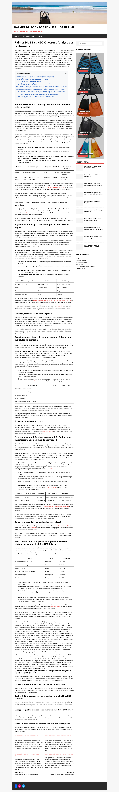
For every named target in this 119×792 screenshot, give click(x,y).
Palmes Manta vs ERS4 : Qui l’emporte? (92, 175)
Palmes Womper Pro (86, 154)
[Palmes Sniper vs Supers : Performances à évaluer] (79, 248)
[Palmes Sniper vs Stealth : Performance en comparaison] (79, 231)
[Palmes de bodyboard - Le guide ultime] (59, 23)
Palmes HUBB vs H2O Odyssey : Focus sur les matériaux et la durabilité (35, 76)
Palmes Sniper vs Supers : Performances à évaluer (92, 245)
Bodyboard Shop (28, 36)
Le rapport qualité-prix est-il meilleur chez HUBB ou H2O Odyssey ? (37, 96)
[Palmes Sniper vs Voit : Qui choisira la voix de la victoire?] (79, 196)
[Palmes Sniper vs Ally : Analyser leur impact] (79, 213)
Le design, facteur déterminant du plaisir (30, 81)
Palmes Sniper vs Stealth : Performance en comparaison (93, 228)
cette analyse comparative (56, 187)
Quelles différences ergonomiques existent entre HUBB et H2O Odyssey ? (39, 94)
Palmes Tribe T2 (84, 90)
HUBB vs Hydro (55, 607)
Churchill (59, 306)
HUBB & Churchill (52, 487)
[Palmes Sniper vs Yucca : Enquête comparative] (79, 205)
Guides (40, 36)
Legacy (33, 527)
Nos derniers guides (83, 49)
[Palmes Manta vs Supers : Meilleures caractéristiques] (79, 187)
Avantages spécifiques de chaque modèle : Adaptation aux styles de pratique (37, 83)
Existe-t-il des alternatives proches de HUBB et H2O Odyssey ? (36, 98)
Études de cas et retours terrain (28, 84)
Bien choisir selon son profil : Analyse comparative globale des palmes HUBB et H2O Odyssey (41, 89)
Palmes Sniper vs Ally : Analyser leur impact (94, 210)
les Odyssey (49, 469)
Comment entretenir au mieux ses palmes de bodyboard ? (35, 93)
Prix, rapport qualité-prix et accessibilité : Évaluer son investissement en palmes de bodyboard (42, 86)
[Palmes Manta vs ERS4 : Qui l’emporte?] (79, 178)
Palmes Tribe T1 (84, 111)
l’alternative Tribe (47, 431)
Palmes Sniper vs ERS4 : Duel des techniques (93, 237)
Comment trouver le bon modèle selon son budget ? (33, 88)
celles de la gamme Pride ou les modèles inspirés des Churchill (52, 300)
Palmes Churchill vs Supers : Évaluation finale (59, 754)
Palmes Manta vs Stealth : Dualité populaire (92, 167)
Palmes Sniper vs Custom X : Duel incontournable (93, 219)
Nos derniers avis (82, 162)
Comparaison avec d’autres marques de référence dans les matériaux (38, 78)
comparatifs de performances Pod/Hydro (56, 506)
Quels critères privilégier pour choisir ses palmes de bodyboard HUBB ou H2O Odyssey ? (43, 91)
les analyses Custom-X (61, 526)
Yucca (28, 213)
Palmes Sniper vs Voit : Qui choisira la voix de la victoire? (93, 193)
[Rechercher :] (90, 43)
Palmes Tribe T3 (84, 69)
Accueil (16, 36)
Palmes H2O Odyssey (86, 132)
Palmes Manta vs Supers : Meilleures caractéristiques (93, 184)
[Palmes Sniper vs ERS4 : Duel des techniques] (79, 240)
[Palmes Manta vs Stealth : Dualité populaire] (79, 169)
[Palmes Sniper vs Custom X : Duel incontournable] (79, 222)
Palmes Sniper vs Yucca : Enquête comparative (92, 202)
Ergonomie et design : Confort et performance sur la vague (32, 79)
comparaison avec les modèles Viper (29, 381)
